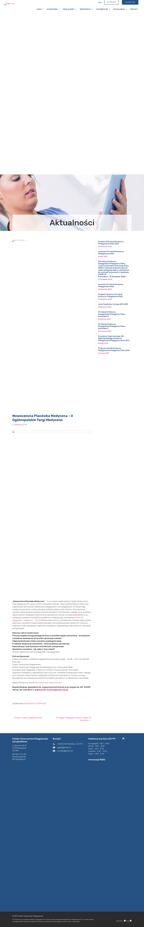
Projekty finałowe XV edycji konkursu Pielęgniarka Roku (110, 295)
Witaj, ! (100, 2)
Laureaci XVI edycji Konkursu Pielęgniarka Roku (111, 252)
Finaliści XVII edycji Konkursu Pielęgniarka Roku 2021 (111, 243)
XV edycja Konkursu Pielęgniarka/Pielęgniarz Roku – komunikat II (112, 314)
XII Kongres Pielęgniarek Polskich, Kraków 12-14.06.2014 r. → (74, 719)
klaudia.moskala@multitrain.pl (53, 690)
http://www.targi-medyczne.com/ (48, 683)
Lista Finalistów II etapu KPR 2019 (113, 304)
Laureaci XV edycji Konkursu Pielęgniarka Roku (110, 285)
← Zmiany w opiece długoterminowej (27, 718)
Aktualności (30, 703)
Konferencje (41, 703)
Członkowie (111, 2)
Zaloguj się (130, 2)
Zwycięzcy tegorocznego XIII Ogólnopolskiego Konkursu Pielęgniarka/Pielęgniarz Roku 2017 (114, 338)
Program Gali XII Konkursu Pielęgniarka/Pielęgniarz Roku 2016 (114, 349)
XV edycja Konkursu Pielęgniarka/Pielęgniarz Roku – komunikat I (112, 326)
